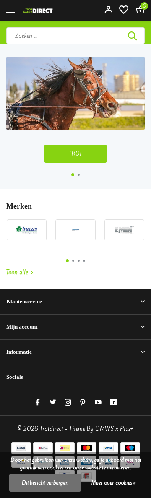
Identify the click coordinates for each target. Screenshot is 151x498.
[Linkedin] (113, 402)
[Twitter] (52, 402)
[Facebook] (37, 402)
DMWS (104, 429)
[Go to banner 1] (75, 110)
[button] (73, 174)
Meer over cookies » (113, 482)
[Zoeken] (133, 35)
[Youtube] (98, 402)
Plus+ (127, 429)
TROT (75, 154)
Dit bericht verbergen (45, 482)
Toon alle (17, 272)
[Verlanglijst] (123, 10)
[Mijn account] (108, 10)
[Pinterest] (83, 402)
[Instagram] (68, 402)
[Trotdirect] (44, 10)
